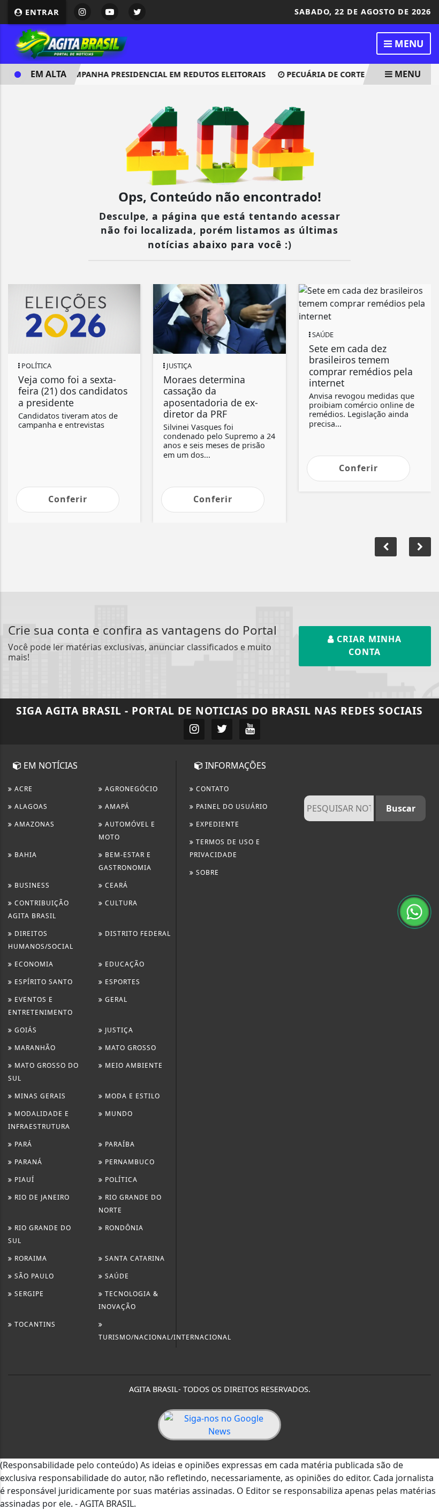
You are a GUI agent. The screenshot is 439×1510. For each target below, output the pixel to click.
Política (120, 1179)
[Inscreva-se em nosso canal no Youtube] (249, 729)
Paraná (27, 1161)
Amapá (116, 806)
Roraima (29, 1258)
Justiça (118, 1030)
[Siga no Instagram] (82, 11)
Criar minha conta (368, 645)
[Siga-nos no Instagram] (194, 729)
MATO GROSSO (129, 1047)
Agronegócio (130, 788)
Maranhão (34, 1047)
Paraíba (119, 1144)
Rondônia (123, 1227)
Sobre (206, 872)
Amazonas (33, 824)
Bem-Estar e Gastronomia (125, 861)
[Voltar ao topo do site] (422, 830)
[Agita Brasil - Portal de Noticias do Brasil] (69, 43)
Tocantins (34, 1324)
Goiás (24, 1030)
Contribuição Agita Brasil (38, 909)
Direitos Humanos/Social (40, 940)
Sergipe (28, 1293)
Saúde (116, 1276)
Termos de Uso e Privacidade (225, 848)
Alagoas (30, 806)
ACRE (22, 788)
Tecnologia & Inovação (128, 1300)
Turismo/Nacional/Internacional (165, 1337)
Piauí (23, 1179)
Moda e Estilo (131, 1095)
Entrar (40, 12)
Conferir (67, 499)
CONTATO (211, 788)
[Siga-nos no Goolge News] (219, 1424)
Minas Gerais (39, 1095)
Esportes (121, 981)
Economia (33, 964)
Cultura (120, 903)
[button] (420, 546)
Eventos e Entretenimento (40, 1006)
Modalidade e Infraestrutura (39, 1120)
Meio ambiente (133, 1065)
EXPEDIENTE (216, 824)
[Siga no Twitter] (137, 11)
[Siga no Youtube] (109, 11)
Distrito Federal (137, 933)
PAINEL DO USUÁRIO (231, 806)
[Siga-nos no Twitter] (221, 729)
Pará (22, 1144)
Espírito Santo (42, 981)
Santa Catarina (134, 1258)
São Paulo (33, 1276)
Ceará (115, 885)
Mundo (118, 1113)
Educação (124, 964)
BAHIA (24, 854)
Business (31, 885)
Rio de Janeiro (41, 1197)
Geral (115, 999)
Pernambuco (129, 1161)
